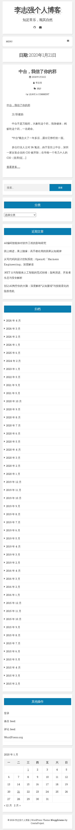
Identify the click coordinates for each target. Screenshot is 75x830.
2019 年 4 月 (13, 546)
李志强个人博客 (37, 9)
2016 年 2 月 (13, 586)
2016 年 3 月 (13, 578)
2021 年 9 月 (13, 385)
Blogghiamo (58, 820)
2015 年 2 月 (13, 683)
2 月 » (17, 805)
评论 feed (9, 729)
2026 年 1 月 (13, 344)
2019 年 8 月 (13, 514)
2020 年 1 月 (13, 474)
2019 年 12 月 (13, 482)
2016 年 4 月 (13, 570)
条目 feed (9, 721)
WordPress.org (13, 737)
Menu (9, 41)
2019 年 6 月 (13, 530)
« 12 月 (8, 805)
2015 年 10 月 (13, 619)
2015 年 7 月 (13, 643)
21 (18, 791)
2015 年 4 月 (13, 667)
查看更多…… (13, 167)
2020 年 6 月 (13, 433)
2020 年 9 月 (13, 409)
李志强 (39, 82)
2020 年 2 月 (13, 465)
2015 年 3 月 (13, 675)
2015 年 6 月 (13, 651)
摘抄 (39, 88)
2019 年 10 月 (13, 498)
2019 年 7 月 (13, 522)
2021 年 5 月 (13, 393)
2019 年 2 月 (13, 562)
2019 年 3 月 (13, 554)
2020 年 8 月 (13, 417)
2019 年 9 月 (13, 506)
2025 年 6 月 (13, 352)
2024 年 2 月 (13, 361)
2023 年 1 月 (13, 369)
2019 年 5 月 (13, 538)
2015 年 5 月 (13, 659)
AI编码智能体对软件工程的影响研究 (25, 243)
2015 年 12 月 (13, 603)
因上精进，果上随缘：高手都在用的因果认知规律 (33, 251)
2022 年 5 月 (13, 377)
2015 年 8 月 (13, 635)
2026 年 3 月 (13, 328)
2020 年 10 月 (14, 401)
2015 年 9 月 (13, 627)
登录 (6, 713)
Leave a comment (39, 94)
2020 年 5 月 (13, 441)
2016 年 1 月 (13, 595)
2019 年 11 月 (13, 490)
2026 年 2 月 (13, 336)
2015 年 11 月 (13, 611)
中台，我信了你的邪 (37, 71)
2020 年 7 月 (13, 425)
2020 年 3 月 (13, 457)
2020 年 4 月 (13, 449)
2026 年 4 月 (13, 320)
